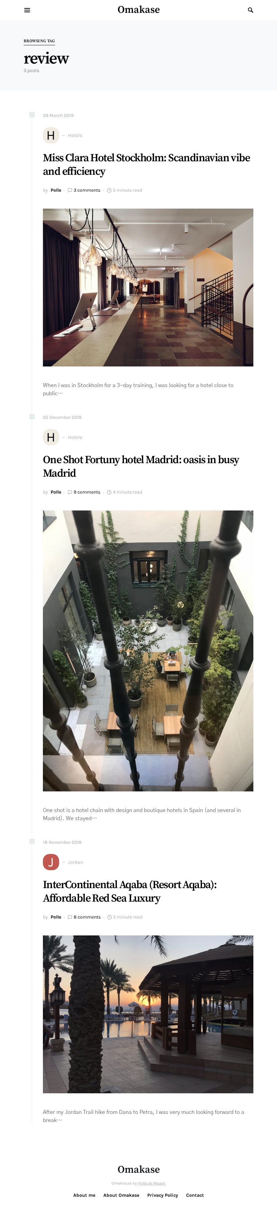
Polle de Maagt (152, 1183)
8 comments (87, 917)
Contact (195, 1195)
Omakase (139, 9)
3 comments (87, 190)
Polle (56, 190)
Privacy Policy (162, 1195)
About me (84, 1195)
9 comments (87, 492)
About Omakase (121, 1195)
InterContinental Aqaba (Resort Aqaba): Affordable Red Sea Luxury (130, 891)
